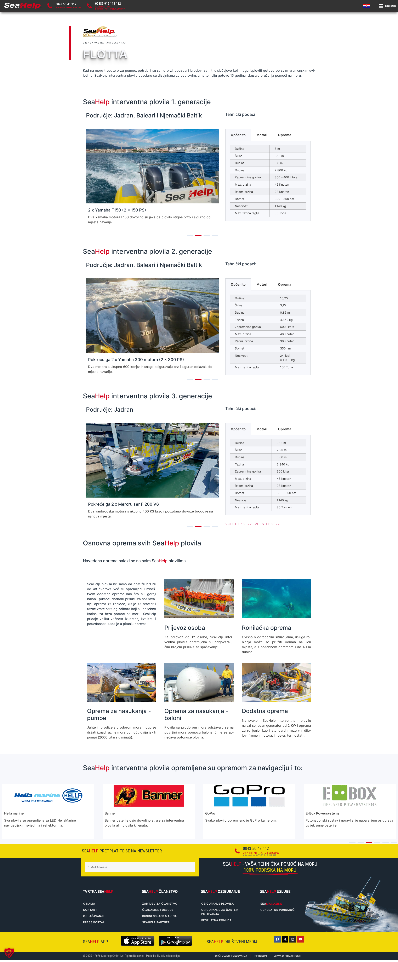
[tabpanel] (268, 181)
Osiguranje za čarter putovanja (219, 912)
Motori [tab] (261, 135)
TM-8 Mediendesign (168, 956)
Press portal (94, 922)
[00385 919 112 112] (89, 6)
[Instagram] (292, 939)
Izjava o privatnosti (287, 956)
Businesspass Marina (159, 916)
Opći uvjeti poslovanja (231, 956)
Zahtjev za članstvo (159, 903)
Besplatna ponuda (216, 920)
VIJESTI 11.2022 (267, 524)
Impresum (260, 956)
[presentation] (190, 235)
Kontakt (90, 909)
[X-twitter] (285, 939)
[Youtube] (300, 939)
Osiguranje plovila (217, 903)
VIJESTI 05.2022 (238, 524)
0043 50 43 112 (66, 4)
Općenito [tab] (238, 135)
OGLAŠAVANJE (94, 916)
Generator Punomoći (278, 909)
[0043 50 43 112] (50, 6)
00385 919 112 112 (108, 4)
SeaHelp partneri (156, 922)
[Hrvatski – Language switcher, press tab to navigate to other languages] (367, 6)
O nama (89, 903)
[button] (9, 953)
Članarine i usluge (158, 909)
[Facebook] (277, 939)
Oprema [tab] (284, 135)
